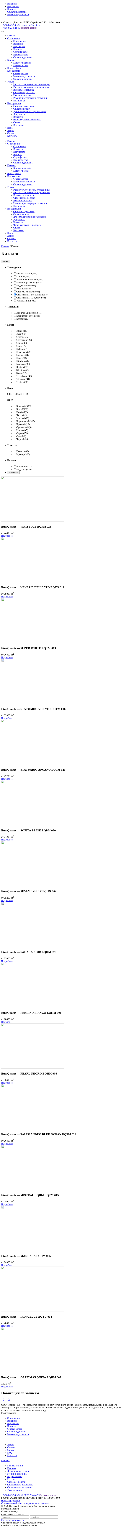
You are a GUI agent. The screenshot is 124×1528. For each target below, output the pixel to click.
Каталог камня (20, 65)
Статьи (17, 122)
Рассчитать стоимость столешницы (31, 84)
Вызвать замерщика (23, 90)
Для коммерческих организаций (29, 111)
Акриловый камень (28, 313)
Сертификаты (20, 52)
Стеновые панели (28, 291)
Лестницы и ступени (29, 279)
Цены (10, 127)
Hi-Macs (22, 361)
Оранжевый (23, 427)
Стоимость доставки (23, 106)
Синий (21, 436)
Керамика (23, 319)
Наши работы (14, 68)
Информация (14, 103)
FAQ (9, 1452)
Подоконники (26, 285)
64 (9, 1399)
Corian (21, 343)
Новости (11, 9)
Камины (23, 276)
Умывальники (26, 300)
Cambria (22, 337)
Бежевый (23, 406)
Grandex (22, 355)
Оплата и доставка (16, 12)
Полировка (19, 100)
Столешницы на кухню (31, 297)
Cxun (21, 346)
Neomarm (23, 364)
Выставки (18, 125)
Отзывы (11, 133)
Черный (22, 439)
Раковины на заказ (22, 95)
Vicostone (23, 379)
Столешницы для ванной (31, 294)
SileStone (22, 370)
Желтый (21, 415)
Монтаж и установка (18, 14)
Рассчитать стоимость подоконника (31, 87)
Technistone (24, 376)
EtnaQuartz (23, 352)
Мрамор (23, 454)
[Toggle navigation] (2, 31)
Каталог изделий (22, 62)
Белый (22, 409)
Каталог (11, 60)
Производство (20, 54)
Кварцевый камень (28, 316)
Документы (19, 114)
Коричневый (25, 421)
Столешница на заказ (24, 92)
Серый (22, 433)
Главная (11, 35)
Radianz (22, 367)
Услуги (11, 81)
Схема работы (20, 73)
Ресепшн (23, 288)
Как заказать (13, 71)
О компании (13, 38)
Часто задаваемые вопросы (27, 119)
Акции (10, 130)
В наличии (23, 466)
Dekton (21, 349)
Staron (21, 373)
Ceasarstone (24, 340)
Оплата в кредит (21, 108)
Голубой (22, 412)
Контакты (12, 136)
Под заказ (23, 469)
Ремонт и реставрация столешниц (30, 98)
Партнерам (13, 6)
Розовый (22, 430)
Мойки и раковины (28, 282)
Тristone (22, 382)
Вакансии (12, 3)
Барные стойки (26, 273)
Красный (23, 424)
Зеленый (22, 418)
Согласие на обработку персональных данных (25, 1503)
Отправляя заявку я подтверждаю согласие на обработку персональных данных (23, 1524)
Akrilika (22, 331)
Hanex (21, 358)
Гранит (22, 451)
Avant (21, 334)
